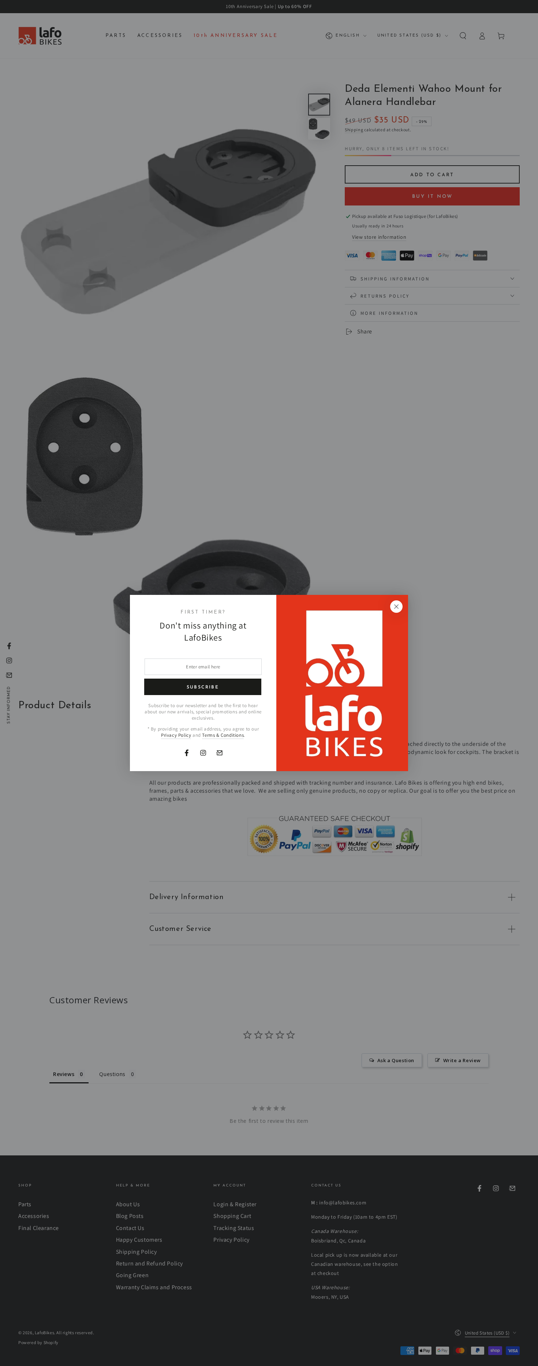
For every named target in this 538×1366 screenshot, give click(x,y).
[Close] (396, 607)
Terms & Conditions (223, 735)
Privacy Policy (176, 735)
